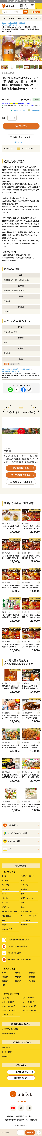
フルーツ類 (5, 885)
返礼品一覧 (21, 18)
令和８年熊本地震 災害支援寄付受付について (21, 1)
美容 (3, 920)
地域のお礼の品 (26, 911)
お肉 (22, 880)
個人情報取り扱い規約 (24, 1116)
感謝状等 (24, 925)
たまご (4, 894)
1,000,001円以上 (7, 1014)
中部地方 (18, 977)
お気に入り (27, 8)
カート (32, 8)
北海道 (17, 973)
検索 (25, 12)
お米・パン (5, 880)
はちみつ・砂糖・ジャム (9, 25)
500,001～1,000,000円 (29, 1010)
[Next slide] (40, 18)
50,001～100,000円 (8, 1006)
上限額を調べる (35, 110)
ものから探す (13, 23)
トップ (4, 18)
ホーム (4, 23)
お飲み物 (5, 898)
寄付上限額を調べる (8, 1033)
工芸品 (4, 925)
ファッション (25, 920)
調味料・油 (5, 907)
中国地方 (5, 981)
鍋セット (24, 907)
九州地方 (32, 981)
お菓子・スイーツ (27, 898)
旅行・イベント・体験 (9, 911)
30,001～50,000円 (28, 1002)
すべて (4, 876)
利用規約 (10, 1116)
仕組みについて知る (19, 110)
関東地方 (5, 977)
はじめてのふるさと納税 (10, 1029)
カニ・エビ (25, 885)
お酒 (22, 894)
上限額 (21, 8)
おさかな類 (5, 889)
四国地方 (18, 981)
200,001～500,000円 (9, 1010)
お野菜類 (24, 889)
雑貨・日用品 (6, 916)
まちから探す (6, 369)
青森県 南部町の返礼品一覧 (10, 371)
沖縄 (3, 985)
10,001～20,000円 (28, 998)
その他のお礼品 (7, 929)
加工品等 (22, 23)
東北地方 (15, 369)
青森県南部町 (25, 369)
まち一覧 (29, 18)
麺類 (22, 902)
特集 (36, 18)
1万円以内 (5, 998)
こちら (31, 105)
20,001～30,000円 (8, 1002)
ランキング (12, 18)
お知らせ (5, 1056)
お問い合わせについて (21, 142)
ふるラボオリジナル (28, 876)
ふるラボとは (6, 1047)
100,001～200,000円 (29, 1006)
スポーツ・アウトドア (28, 916)
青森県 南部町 (8, 73)
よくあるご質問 (7, 1052)
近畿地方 (32, 977)
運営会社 (33, 1120)
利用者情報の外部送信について (16, 1120)
